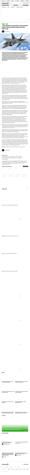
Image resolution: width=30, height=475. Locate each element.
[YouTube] (27, 464)
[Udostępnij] (1, 15)
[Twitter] (22, 464)
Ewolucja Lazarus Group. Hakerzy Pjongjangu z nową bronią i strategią (15, 146)
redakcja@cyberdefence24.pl (6, 164)
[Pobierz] (1, 13)
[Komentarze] (1, 9)
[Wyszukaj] (20, 3)
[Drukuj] (1, 11)
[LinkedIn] (26, 464)
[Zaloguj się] (24, 3)
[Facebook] (24, 464)
